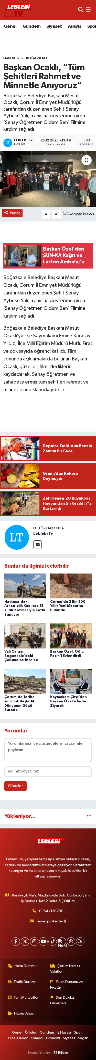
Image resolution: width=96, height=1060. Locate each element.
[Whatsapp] (71, 941)
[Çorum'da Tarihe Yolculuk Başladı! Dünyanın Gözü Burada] (25, 681)
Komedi (37, 1038)
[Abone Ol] (78, 214)
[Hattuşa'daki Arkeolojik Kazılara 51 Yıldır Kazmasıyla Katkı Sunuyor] (25, 586)
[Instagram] (34, 941)
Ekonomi (53, 1038)
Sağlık (83, 1038)
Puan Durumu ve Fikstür (66, 984)
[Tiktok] (52, 941)
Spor (78, 1032)
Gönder (15, 786)
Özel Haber (18, 1038)
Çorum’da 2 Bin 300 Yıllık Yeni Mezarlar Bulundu (68, 606)
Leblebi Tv (43, 533)
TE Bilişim (60, 1053)
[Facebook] (16, 941)
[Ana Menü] (88, 10)
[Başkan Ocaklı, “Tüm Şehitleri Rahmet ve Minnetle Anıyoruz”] (48, 179)
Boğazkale (37, 58)
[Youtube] (43, 941)
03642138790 (51, 911)
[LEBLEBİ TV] (18, 10)
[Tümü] (89, 816)
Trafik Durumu (25, 982)
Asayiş (74, 26)
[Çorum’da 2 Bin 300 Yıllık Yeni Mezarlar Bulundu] (71, 586)
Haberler (11, 58)
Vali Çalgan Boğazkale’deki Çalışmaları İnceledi (21, 656)
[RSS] (80, 941)
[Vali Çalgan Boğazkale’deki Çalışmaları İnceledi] (25, 636)
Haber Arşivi (24, 1013)
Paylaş (15, 213)
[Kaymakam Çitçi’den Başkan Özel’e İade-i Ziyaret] (71, 681)
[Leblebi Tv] (16, 537)
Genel (10, 26)
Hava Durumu (26, 966)
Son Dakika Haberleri (62, 1000)
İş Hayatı (64, 1032)
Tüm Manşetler (26, 997)
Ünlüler (31, 1032)
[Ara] (80, 10)
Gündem (31, 26)
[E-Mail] (37, 544)
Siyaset (54, 26)
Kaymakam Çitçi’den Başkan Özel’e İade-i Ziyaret (69, 701)
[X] (25, 941)
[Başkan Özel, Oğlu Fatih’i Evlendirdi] (71, 636)
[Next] (62, 941)
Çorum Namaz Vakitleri (65, 968)
